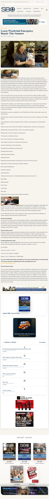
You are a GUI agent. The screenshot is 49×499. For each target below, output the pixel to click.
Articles (6, 463)
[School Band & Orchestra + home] (7, 9)
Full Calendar (42, 342)
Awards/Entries (36, 11)
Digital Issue (11, 463)
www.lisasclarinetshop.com (8, 263)
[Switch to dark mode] (47, 10)
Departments (20, 11)
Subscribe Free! (27, 8)
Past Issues (28, 11)
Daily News (36, 8)
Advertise (19, 8)
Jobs (42, 8)
